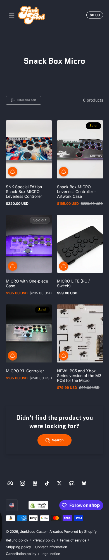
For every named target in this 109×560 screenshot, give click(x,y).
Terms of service (73, 540)
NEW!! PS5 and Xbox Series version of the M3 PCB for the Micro (79, 375)
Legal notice (50, 554)
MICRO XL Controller (25, 370)
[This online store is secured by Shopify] (38, 505)
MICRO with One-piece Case (27, 283)
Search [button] (58, 440)
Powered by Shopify (80, 531)
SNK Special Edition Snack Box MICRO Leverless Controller (24, 191)
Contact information (51, 547)
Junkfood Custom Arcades (41, 531)
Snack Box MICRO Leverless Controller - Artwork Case (76, 191)
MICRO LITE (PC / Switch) (73, 283)
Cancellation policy (21, 554)
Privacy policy (43, 540)
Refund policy (17, 540)
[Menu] (12, 15)
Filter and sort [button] (26, 100)
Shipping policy (18, 547)
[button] (93, 15)
